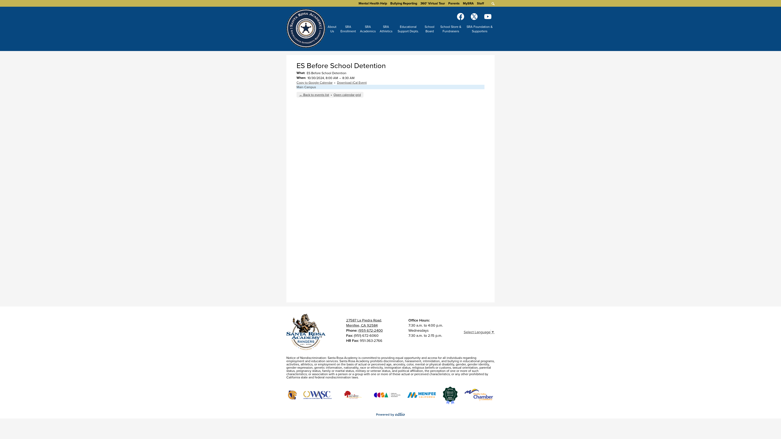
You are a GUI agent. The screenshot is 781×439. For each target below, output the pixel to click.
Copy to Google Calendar (315, 82)
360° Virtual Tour (432, 3)
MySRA (468, 3)
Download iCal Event (352, 82)
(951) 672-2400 (370, 330)
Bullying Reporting (403, 3)
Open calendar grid (347, 94)
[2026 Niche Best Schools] (450, 395)
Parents (454, 3)
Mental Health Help (373, 3)
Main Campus (306, 87)
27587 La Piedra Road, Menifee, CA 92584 (364, 323)
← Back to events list (314, 94)
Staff (480, 3)
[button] (332, 29)
